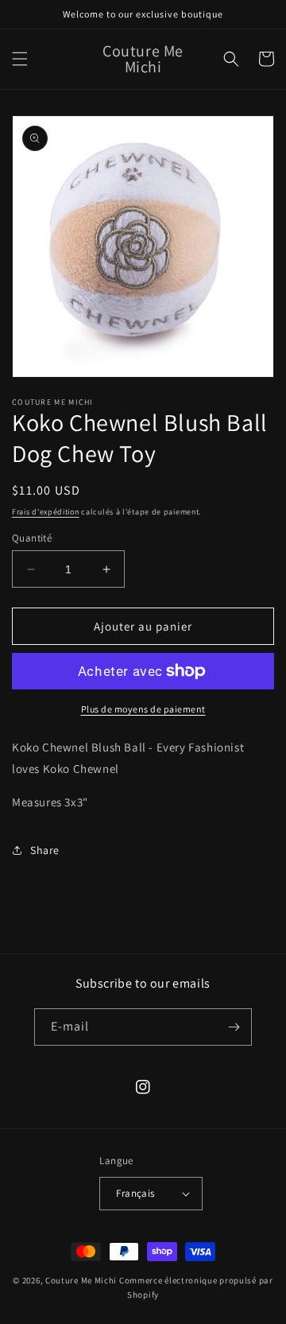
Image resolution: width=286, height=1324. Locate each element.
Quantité (32, 538)
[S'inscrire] (233, 1027)
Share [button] (45, 850)
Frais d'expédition (45, 512)
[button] (19, 58)
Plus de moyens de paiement (143, 709)
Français (135, 1193)
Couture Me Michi (82, 1280)
